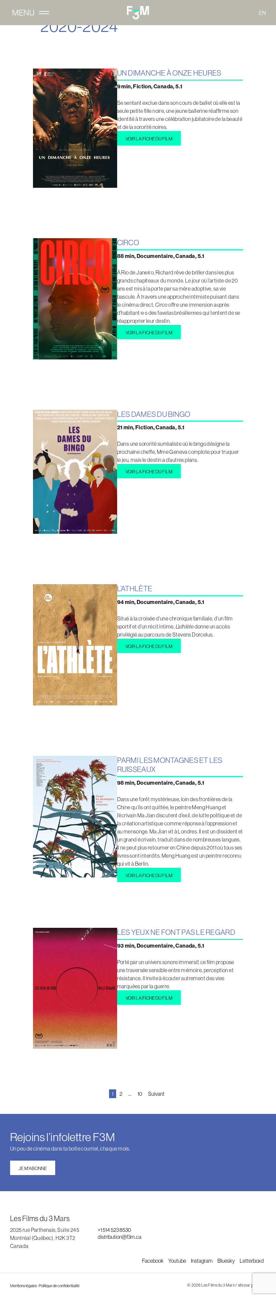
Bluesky (226, 1261)
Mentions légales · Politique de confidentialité (44, 1286)
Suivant (156, 1094)
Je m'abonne (33, 1168)
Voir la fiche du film (149, 138)
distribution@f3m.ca (119, 1237)
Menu (23, 12)
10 (139, 1094)
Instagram (202, 1261)
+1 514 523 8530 (114, 1230)
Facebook (153, 1261)
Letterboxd (252, 1261)
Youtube (177, 1261)
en (262, 13)
